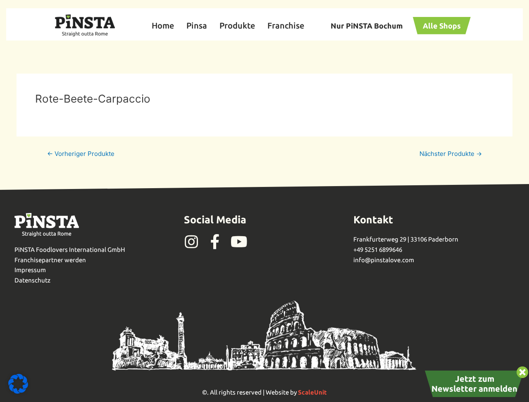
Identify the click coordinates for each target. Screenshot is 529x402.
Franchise (285, 25)
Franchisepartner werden (50, 259)
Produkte (237, 25)
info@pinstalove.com (383, 259)
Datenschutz (32, 280)
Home (163, 25)
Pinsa (196, 25)
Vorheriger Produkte (80, 154)
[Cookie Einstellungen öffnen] (18, 391)
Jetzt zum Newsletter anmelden (474, 383)
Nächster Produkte (450, 154)
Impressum (30, 269)
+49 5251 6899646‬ (377, 249)
